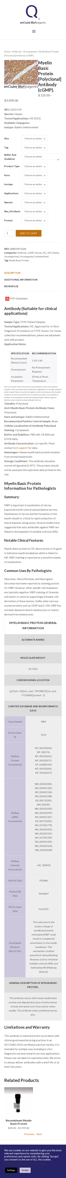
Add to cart (28, 233)
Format (8, 220)
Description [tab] (12, 272)
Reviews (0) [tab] (11, 286)
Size (6, 138)
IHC (44, 252)
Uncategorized (11, 256)
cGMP (31, 252)
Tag (6, 147)
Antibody (16, 51)
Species (8, 202)
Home (7, 51)
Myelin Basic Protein (19, 260)
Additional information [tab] (20, 279)
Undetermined (41, 256)
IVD (49, 252)
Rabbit (55, 252)
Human (38, 252)
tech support (20, 447)
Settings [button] (11, 1170)
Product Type (11, 166)
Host (7, 175)
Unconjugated (30, 51)
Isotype (8, 184)
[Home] (33, 14)
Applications (11, 193)
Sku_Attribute (12, 211)
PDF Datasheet (18, 298)
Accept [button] (25, 1170)
